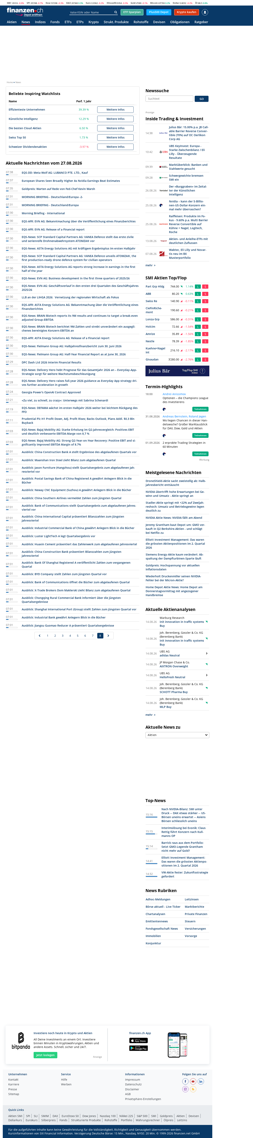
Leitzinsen (192, 899)
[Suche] (116, 12)
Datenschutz (133, 1084)
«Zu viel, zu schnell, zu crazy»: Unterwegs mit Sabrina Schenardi (65, 400)
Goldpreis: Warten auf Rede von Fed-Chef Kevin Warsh (58, 189)
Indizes (40, 22)
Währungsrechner (148, 1120)
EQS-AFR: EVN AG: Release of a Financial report (53, 229)
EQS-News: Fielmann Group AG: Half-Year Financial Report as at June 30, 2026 (74, 354)
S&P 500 (142, 1116)
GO (202, 99)
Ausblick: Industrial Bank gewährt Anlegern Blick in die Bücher (64, 617)
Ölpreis (168, 1120)
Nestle (150, 341)
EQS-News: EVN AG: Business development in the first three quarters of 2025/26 (76, 278)
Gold (133, 2)
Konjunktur (153, 943)
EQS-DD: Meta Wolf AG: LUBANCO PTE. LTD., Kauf (55, 172)
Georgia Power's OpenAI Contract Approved (51, 392)
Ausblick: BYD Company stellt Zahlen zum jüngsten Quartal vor (64, 574)
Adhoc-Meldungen (158, 899)
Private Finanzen (196, 914)
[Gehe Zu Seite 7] (39, 635)
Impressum (132, 1079)
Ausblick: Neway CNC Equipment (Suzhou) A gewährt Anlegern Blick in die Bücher (76, 490)
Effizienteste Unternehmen (27, 109)
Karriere (13, 1084)
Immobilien (153, 936)
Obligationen (180, 22)
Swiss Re (151, 301)
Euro (88, 2)
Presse (12, 1089)
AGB (128, 1094)
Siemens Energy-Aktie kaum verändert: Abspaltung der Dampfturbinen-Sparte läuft (175, 556)
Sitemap (13, 1094)
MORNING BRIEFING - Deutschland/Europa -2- (52, 197)
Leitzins (182, 1120)
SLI (36, 1116)
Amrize (150, 334)
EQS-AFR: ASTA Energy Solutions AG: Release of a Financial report (66, 338)
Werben (66, 1084)
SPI (28, 2)
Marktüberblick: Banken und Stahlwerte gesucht (188, 167)
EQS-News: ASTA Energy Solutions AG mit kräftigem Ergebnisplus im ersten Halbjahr (78, 248)
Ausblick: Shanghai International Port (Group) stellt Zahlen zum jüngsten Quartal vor (79, 609)
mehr (149, 265)
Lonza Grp (153, 319)
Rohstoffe (141, 22)
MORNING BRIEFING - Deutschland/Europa (50, 205)
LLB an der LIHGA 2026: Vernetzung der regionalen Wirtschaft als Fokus (70, 297)
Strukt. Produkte (116, 22)
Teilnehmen (200, 409)
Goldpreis (166, 1116)
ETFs (68, 22)
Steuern (190, 921)
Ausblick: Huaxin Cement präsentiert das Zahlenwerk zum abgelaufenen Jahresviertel (79, 544)
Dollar (176, 2)
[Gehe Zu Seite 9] (108, 635)
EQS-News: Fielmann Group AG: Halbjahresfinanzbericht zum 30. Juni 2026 (72, 346)
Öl (196, 2)
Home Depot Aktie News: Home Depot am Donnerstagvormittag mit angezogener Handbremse (174, 591)
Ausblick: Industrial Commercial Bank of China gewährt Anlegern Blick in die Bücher (78, 528)
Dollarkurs (15, 1120)
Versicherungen (195, 928)
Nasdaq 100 (108, 1116)
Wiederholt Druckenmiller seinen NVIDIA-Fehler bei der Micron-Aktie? (173, 578)
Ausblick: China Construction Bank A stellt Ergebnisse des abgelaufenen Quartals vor (79, 452)
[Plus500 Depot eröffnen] (29, 14)
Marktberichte (194, 907)
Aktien (12, 22)
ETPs (80, 22)
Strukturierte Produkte (86, 1120)
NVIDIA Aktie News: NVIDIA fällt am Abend (174, 518)
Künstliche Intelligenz (23, 119)
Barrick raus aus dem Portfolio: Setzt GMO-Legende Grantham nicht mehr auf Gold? (182, 847)
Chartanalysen (155, 914)
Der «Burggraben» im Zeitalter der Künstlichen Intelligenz (188, 190)
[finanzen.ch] (25, 10)
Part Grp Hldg (155, 286)
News (26, 22)
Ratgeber (201, 22)
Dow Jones (89, 1116)
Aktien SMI (15, 1116)
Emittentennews (157, 921)
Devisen (159, 22)
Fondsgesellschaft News (162, 928)
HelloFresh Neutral (172, 677)
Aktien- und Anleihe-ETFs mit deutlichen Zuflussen (188, 241)
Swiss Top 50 (17, 137)
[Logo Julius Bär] (177, 371)
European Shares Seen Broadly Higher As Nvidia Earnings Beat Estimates (71, 181)
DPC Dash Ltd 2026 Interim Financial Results (51, 362)
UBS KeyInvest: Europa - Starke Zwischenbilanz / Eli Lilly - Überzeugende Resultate (187, 152)
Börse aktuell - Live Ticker (163, 907)
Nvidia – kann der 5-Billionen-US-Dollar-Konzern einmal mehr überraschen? (187, 205)
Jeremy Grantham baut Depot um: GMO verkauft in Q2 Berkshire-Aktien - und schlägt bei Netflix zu (175, 529)
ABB (148, 294)
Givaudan (152, 359)
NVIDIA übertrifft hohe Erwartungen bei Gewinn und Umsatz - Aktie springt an (175, 494)
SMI (9, 2)
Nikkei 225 (126, 1116)
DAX (68, 2)
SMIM (45, 1116)
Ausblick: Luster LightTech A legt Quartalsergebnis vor (58, 536)
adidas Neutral (170, 655)
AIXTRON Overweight (174, 666)
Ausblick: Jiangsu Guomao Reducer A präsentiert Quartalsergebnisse (68, 625)
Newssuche (157, 90)
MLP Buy (166, 707)
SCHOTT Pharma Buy (174, 692)
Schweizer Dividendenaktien (28, 147)
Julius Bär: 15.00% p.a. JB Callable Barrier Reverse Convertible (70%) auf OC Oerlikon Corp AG (189, 133)
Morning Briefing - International (43, 213)
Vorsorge (191, 936)
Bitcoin (154, 2)
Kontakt (13, 1079)
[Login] (205, 12)
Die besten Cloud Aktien (25, 128)
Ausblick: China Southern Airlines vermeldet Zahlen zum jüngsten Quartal (71, 498)
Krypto (94, 22)
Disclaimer (132, 1089)
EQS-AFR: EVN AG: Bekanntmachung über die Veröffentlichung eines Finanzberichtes (79, 221)
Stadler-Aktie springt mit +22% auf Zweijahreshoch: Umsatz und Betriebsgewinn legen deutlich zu (175, 506)
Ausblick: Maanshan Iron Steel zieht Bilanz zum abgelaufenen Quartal (69, 460)
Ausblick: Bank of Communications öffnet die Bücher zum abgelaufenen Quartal (76, 582)
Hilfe (64, 1079)
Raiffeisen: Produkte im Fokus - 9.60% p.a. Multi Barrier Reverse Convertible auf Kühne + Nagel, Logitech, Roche (188, 224)
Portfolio (126, 1120)
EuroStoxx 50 (70, 1116)
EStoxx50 (111, 2)
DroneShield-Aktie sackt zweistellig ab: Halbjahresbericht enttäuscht (176, 483)
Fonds (55, 22)
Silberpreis (48, 1120)
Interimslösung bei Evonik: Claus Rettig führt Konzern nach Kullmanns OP (183, 832)
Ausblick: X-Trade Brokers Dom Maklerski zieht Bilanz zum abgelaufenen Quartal (76, 590)
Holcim (150, 326)
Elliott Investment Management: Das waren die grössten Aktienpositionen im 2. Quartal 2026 (175, 543)
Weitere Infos (116, 109)
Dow (48, 2)
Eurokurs (32, 1120)
